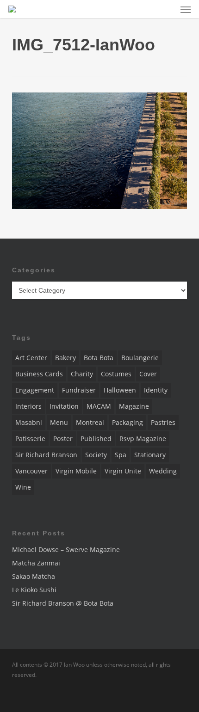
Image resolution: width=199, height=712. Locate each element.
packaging (127, 422)
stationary (150, 454)
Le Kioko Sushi (34, 589)
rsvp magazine (142, 438)
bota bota (98, 357)
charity (82, 373)
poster (63, 438)
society (96, 454)
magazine (134, 406)
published (96, 438)
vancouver (31, 470)
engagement (34, 390)
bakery (65, 357)
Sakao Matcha (33, 576)
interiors (28, 406)
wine (23, 487)
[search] (167, 9)
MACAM (99, 406)
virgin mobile (76, 470)
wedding (163, 470)
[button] (185, 9)
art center (31, 357)
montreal (90, 422)
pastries (163, 422)
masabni (28, 422)
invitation (64, 406)
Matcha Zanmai (36, 563)
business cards (39, 373)
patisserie (30, 438)
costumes (116, 373)
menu (59, 422)
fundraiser (79, 390)
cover (148, 373)
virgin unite (123, 470)
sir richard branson (46, 454)
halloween (120, 390)
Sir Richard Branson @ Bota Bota (62, 603)
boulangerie (140, 357)
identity (156, 390)
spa (120, 454)
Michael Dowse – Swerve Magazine (66, 549)
